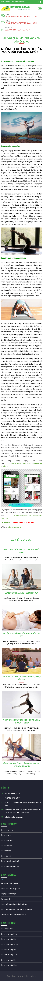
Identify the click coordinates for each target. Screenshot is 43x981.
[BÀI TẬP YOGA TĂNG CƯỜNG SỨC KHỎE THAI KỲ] (21, 618)
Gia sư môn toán (21, 830)
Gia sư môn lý (21, 836)
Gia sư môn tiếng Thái (21, 955)
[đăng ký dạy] (15, 8)
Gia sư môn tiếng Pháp (21, 935)
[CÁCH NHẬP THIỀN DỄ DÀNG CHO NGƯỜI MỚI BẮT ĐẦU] (21, 661)
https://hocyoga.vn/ (15, 527)
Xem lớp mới (21, 900)
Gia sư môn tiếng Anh (21, 929)
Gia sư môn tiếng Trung (21, 945)
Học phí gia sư (21, 889)
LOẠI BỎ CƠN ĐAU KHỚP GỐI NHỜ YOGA (21, 593)
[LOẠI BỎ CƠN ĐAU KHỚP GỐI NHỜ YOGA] (21, 577)
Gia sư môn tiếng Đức (21, 950)
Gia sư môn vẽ (21, 856)
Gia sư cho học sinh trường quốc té (21, 862)
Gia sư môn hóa (21, 841)
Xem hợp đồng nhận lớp (21, 884)
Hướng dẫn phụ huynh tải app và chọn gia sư (21, 910)
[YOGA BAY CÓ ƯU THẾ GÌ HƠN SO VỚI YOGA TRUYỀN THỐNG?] (21, 704)
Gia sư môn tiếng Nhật (21, 966)
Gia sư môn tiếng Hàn (21, 940)
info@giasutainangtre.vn (14, 817)
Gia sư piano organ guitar (21, 867)
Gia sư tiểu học (21, 846)
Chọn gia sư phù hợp (21, 894)
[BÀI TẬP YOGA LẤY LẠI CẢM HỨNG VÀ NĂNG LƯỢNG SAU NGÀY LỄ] (21, 747)
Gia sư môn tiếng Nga (21, 915)
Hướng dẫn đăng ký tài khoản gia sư (21, 905)
